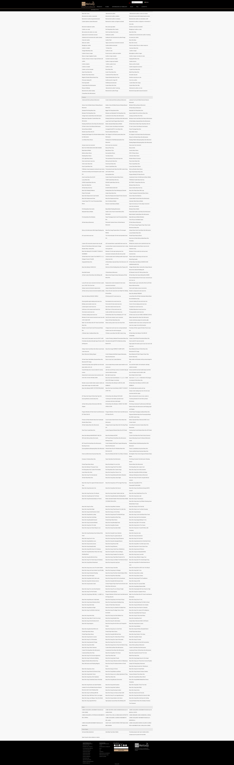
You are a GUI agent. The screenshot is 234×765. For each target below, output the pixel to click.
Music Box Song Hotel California (113, 687)
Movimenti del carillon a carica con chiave (139, 13)
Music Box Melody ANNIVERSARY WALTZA (91, 435)
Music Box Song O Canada (135, 639)
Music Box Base (132, 40)
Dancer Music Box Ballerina (135, 195)
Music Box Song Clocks (134, 690)
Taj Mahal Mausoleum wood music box (137, 309)
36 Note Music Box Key (87, 187)
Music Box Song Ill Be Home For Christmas (91, 549)
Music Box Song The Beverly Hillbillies (90, 658)
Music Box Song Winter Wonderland (90, 562)
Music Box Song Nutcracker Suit (89, 488)
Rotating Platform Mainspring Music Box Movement (140, 139)
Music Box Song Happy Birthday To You (137, 519)
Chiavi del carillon (86, 40)
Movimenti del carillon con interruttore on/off (138, 18)
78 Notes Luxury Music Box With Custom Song (116, 333)
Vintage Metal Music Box (87, 50)
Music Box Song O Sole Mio (112, 567)
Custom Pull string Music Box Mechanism (91, 650)
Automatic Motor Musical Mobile (136, 201)
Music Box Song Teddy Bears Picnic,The (138, 493)
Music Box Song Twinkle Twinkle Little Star (115, 493)
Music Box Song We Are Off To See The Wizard (139, 567)
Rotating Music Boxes (86, 155)
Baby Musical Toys (110, 150)
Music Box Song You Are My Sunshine (137, 469)
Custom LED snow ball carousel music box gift (92, 243)
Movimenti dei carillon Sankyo (88, 90)
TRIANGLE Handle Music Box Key (136, 179)
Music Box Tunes (85, 13)
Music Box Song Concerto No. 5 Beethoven (138, 666)
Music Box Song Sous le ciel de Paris (114, 628)
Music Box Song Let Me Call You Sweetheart (115, 578)
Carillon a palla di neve (111, 64)
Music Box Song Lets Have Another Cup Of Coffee (93, 570)
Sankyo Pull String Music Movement (137, 663)
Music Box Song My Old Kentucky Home (114, 581)
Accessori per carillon (134, 37)
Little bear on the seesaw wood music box (91, 309)
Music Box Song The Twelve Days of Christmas (92, 559)
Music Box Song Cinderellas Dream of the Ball (92, 679)
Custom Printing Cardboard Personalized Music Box (117, 338)
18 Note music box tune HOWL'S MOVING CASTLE (140, 314)
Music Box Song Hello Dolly (88, 604)
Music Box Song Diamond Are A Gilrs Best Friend (139, 541)
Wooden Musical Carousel (135, 158)
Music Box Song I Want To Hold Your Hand (91, 618)
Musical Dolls (132, 147)
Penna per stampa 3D (86, 80)
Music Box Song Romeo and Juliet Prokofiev (91, 684)
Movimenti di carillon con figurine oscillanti (115, 21)
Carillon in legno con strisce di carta (137, 56)
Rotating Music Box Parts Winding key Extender (116, 190)
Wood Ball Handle (86, 272)
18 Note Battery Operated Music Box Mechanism (139, 121)
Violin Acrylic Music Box (87, 163)
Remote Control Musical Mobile (112, 203)
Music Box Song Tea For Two (88, 538)
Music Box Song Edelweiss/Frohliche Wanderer (116, 474)
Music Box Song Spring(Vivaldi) (89, 546)
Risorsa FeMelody (86, 88)
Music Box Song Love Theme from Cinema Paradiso (140, 660)
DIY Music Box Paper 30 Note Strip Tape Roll (92, 396)
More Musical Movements (104, 753)
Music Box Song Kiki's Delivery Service (90, 581)
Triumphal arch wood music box (136, 306)
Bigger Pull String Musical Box (112, 110)
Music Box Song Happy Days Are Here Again (139, 658)
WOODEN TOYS (95, 9)
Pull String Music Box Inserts (88, 209)
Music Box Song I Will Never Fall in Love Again (92, 695)
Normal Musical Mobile (87, 129)
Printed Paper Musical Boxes (135, 235)
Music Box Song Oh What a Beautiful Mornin (138, 628)
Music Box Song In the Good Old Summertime (139, 642)
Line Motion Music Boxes (87, 139)
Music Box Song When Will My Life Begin (138, 472)
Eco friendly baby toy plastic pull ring (137, 388)
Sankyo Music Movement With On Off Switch (138, 620)
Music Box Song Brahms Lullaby (89, 514)
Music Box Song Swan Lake (135, 496)
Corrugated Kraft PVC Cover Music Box (114, 129)
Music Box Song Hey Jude (135, 533)
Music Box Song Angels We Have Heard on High (139, 588)
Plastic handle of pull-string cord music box (138, 256)
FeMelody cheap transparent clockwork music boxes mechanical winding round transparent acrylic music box (93, 172)
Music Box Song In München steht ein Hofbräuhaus (117, 660)
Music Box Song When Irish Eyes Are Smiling (139, 698)
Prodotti (99, 6)
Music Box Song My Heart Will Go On (90, 628)
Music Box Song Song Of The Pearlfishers (138, 578)
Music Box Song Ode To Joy (135, 570)
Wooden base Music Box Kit (88, 131)
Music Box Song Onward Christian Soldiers (138, 671)
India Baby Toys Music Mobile (112, 732)
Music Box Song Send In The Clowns (137, 525)
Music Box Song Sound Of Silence (136, 549)
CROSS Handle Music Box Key (89, 182)
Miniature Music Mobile (134, 209)
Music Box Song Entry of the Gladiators (90, 676)
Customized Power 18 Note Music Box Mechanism (140, 650)
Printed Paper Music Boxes (88, 464)
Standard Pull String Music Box (88, 110)
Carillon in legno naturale (111, 56)
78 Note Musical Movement (111, 272)
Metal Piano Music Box (134, 72)
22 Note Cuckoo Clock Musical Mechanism (91, 126)
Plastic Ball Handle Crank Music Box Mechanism (139, 211)
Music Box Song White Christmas (113, 506)
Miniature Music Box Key (134, 185)
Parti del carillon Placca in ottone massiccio (138, 45)
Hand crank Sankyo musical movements (138, 288)
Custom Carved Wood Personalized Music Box (139, 338)
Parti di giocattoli (85, 82)
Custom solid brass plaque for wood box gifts (139, 320)
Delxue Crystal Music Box (111, 166)
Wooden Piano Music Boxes (88, 74)
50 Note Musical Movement (135, 222)
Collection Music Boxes (134, 155)
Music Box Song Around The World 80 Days (115, 514)
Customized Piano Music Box (112, 74)
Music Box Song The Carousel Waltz (137, 583)
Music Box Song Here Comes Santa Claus (138, 546)
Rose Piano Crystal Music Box (88, 430)
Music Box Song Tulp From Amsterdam (137, 517)
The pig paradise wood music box (136, 312)
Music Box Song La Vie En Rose (113, 511)
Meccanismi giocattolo (110, 26)
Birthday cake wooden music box (89, 304)
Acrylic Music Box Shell (87, 472)
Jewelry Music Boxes (133, 150)
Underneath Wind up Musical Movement (90, 99)
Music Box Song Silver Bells (88, 644)
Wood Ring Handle (133, 259)
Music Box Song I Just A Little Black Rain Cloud (139, 514)
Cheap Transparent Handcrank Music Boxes (138, 193)
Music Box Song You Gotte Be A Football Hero (116, 607)
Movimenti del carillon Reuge (112, 90)
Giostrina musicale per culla (135, 77)
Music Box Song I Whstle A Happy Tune (137, 557)
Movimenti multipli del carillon (88, 26)
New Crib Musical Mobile (111, 201)
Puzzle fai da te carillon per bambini (113, 53)
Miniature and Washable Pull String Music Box (116, 113)
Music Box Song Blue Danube (112, 525)
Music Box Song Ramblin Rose (112, 618)
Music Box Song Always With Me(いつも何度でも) (93, 594)
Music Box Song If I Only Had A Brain (137, 615)
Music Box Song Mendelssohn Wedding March (116, 496)
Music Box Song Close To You (135, 599)
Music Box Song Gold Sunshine (112, 684)
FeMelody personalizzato (111, 82)
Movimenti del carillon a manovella (89, 16)
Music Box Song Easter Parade (112, 658)
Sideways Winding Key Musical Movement (138, 474)
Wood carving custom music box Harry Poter (115, 322)
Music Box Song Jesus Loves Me (136, 554)
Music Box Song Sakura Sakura (136, 575)
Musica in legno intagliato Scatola (89, 56)
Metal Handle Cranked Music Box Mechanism (139, 214)
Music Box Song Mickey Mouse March (137, 676)
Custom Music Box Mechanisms (89, 85)
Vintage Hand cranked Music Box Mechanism (92, 115)
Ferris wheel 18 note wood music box (114, 304)
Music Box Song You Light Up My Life (114, 535)
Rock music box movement (111, 145)
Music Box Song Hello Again (88, 575)
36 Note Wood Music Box (87, 477)
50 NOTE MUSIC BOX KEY (112, 187)
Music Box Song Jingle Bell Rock (89, 700)
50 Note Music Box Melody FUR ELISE (114, 396)
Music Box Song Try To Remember (89, 639)
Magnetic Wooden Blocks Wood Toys (90, 77)
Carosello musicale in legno (112, 58)
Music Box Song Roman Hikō (112, 543)
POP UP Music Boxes (134, 153)
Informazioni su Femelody (119, 6)
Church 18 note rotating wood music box (138, 304)
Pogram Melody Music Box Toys (112, 77)
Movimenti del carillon (110, 13)
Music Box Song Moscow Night (88, 607)
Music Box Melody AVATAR (111, 435)
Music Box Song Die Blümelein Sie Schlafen (138, 604)
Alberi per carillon (86, 42)
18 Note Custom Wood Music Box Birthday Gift (92, 275)
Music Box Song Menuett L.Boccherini (114, 679)
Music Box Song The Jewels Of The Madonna (139, 610)
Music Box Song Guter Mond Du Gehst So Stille (139, 695)
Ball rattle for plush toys (111, 375)
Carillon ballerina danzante (111, 45)
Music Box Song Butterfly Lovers (89, 541)
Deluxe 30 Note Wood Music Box (113, 320)
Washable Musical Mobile (87, 211)
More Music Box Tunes (104, 754)
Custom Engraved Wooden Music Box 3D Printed (116, 430)
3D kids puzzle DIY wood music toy (113, 296)
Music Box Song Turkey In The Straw (137, 634)
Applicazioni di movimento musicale (90, 34)
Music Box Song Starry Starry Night (113, 477)
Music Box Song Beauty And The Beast (90, 496)
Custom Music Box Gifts (134, 85)
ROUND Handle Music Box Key (112, 182)
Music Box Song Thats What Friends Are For (115, 557)
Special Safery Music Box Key (135, 187)
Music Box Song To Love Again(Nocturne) (115, 695)
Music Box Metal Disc (86, 185)
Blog (131, 6)
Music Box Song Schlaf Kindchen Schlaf (90, 511)
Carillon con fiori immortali (87, 69)
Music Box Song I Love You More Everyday (138, 509)
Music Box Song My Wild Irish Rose (89, 557)
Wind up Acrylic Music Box (111, 161)
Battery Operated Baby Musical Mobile (114, 123)
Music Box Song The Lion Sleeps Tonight (114, 588)
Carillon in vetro (109, 66)
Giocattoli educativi (133, 74)
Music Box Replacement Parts (88, 198)
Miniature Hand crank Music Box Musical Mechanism (140, 118)
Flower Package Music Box (135, 129)
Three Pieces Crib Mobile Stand (136, 219)
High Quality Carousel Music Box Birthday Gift (115, 700)
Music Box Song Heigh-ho (87, 623)
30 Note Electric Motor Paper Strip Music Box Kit (139, 123)
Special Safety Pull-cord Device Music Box (138, 113)
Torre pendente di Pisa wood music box (114, 158)
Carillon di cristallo (86, 66)
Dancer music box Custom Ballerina (113, 359)
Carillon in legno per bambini (112, 61)
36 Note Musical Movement (88, 222)
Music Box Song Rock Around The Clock (138, 652)
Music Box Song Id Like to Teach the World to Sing (116, 644)
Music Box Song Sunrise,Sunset (89, 543)
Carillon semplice (86, 64)
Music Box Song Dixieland (135, 511)
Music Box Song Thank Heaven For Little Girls (116, 509)
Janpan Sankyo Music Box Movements (114, 288)
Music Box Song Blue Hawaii (135, 636)
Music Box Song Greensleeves (136, 535)
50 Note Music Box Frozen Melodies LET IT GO (116, 314)
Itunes (107, 6)
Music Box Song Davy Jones (88, 668)
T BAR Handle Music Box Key (112, 179)
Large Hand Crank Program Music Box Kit (115, 121)
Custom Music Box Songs (135, 82)
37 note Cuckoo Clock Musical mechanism (138, 126)
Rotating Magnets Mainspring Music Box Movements (140, 142)
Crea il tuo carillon (133, 80)
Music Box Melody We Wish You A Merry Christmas (117, 453)
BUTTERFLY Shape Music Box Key (137, 182)
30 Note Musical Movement (135, 107)
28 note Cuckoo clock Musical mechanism (115, 126)
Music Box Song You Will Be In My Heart (91, 610)
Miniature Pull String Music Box (88, 113)
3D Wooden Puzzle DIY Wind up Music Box (138, 272)
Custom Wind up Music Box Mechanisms (114, 647)
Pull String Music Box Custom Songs (113, 469)
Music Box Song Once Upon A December (114, 639)
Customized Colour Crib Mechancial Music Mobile (140, 177)
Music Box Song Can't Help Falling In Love (91, 527)
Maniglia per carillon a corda (135, 29)
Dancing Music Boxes (110, 153)
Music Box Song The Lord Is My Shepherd (91, 588)
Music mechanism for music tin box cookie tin (139, 396)
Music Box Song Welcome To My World (90, 599)
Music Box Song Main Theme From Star (137, 684)
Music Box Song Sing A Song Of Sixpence (115, 538)
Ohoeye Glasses (102, 756)
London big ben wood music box (89, 306)
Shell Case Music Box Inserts (112, 32)
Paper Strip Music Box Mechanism (113, 459)
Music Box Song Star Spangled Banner (114, 541)
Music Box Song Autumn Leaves (136, 623)
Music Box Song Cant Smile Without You (114, 615)
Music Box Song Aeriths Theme (89, 674)
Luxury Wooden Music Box (135, 232)
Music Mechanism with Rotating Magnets (91, 663)
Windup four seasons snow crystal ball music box (139, 243)
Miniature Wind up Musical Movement (137, 105)
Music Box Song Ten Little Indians (113, 620)
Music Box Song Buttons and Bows (113, 671)
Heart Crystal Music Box (87, 166)
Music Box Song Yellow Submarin (89, 647)
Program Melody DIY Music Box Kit (136, 174)
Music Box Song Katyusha (111, 591)
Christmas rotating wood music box (89, 314)
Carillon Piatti (108, 40)
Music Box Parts (132, 32)
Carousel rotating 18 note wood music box (138, 301)
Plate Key (108, 185)
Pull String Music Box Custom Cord (136, 466)
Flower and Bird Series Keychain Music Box (138, 451)
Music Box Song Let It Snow (112, 668)
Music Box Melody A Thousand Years (90, 466)
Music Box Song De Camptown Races (137, 591)
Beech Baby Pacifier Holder (135, 375)
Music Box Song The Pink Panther (89, 591)
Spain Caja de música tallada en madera (91, 737)
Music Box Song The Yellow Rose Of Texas (115, 636)
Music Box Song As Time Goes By (136, 506)
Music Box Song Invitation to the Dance (114, 698)
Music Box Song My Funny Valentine (113, 533)
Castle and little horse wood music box (114, 312)
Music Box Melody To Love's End (113, 464)
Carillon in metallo (86, 48)
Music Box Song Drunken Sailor (89, 583)
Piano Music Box (109, 69)
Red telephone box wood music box (113, 301)
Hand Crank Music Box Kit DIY (88, 177)
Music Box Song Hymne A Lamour (89, 636)
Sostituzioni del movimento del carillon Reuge (115, 37)
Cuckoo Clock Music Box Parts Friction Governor (139, 435)
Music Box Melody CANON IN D (89, 267)
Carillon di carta (109, 50)
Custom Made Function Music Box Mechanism (139, 198)
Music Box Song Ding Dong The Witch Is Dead (139, 602)
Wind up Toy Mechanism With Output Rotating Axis (93, 230)
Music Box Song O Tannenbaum (136, 498)
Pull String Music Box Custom (112, 29)
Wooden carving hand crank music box (137, 290)
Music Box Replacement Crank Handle (90, 195)
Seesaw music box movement (88, 145)
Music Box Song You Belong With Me (90, 692)
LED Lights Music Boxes (87, 158)
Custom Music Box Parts (111, 85)
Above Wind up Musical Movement (136, 644)
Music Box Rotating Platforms (88, 190)
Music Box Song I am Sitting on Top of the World (92, 698)
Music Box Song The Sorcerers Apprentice (91, 655)
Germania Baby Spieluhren (88, 732)
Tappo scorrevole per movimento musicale (115, 42)
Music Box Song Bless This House (113, 652)
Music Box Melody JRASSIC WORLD (90, 296)
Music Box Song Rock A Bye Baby (113, 575)
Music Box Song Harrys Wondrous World (91, 602)
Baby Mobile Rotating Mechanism (113, 209)
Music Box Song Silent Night (88, 509)
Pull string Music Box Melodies (88, 216)
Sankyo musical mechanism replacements (91, 288)
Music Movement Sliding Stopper (89, 354)
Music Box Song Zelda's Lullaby (136, 572)
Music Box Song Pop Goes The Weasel (90, 493)
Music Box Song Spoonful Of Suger (89, 642)
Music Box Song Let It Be (134, 581)
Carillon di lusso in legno (87, 53)
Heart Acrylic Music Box (111, 163)
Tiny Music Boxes (109, 155)
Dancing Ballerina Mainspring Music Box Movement (93, 448)
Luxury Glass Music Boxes (135, 166)
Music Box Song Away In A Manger (113, 570)
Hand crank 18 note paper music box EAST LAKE (92, 338)
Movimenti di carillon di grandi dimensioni (91, 18)
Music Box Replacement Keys (112, 198)
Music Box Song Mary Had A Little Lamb (90, 578)
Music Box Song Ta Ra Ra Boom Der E (90, 620)
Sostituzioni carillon (110, 34)
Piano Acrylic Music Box (134, 161)
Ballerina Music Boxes (87, 153)
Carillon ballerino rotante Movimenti (89, 21)
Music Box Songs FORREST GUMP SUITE (115, 348)
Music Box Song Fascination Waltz (113, 527)
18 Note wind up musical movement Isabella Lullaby (93, 290)
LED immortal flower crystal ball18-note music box (116, 243)
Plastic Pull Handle (86, 193)
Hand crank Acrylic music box (88, 161)
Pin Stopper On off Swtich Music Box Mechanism (139, 134)
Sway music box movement (135, 145)
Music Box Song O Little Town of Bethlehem (115, 549)
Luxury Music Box (86, 179)
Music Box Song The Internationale (89, 474)
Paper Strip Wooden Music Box (136, 171)
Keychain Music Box (133, 48)
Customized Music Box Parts (88, 652)
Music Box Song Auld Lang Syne (113, 562)
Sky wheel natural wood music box (113, 306)
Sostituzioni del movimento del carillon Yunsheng (139, 34)
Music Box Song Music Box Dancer (113, 488)
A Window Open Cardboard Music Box (90, 333)
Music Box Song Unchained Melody (89, 522)
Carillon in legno (132, 50)
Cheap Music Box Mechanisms (88, 93)
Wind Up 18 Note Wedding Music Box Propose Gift (116, 267)
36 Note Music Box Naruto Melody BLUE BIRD (139, 275)
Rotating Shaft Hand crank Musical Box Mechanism (117, 118)
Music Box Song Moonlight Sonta (113, 522)
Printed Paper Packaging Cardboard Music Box (139, 411)
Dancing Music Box (110, 174)
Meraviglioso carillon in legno (135, 53)
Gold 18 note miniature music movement (114, 317)
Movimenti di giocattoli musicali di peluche (138, 90)
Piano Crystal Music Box (134, 163)
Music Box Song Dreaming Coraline (113, 690)
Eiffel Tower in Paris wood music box (113, 309)
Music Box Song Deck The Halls (89, 525)
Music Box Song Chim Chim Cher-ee (114, 642)
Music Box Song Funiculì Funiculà (136, 692)
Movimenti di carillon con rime (135, 88)
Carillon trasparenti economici (135, 66)
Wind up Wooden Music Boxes (135, 169)
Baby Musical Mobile (86, 150)
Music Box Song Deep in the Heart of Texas (115, 599)
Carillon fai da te (132, 61)
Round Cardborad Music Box (112, 131)
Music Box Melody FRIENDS (135, 293)
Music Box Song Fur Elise (87, 506)
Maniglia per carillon (86, 45)
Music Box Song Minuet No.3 (135, 618)
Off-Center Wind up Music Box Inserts (90, 438)
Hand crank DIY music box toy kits (136, 341)
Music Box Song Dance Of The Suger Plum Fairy (116, 482)
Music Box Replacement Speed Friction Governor (116, 195)
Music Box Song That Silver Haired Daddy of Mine (116, 572)
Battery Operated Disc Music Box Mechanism (139, 317)
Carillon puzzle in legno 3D (111, 80)
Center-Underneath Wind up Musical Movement (116, 99)
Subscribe (121, 750)
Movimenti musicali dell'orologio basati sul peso (139, 16)
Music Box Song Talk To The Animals (137, 522)
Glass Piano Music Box (87, 72)
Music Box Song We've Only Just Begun (114, 551)
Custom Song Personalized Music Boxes (114, 177)
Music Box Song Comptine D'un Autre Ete (115, 554)
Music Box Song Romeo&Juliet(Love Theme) (91, 498)
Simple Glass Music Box (111, 193)
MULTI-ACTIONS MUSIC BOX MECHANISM (92, 147)
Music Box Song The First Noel (136, 538)
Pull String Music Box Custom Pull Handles (91, 469)
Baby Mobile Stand (133, 131)
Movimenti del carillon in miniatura (113, 18)
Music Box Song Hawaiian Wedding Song (115, 602)
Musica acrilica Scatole (134, 64)
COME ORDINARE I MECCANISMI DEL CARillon (140, 715)
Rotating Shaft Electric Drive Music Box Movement (93, 123)
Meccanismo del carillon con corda (89, 32)
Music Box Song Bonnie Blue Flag (113, 517)
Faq (137, 6)
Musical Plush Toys (110, 147)
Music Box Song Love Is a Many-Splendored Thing (116, 674)
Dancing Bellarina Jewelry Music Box (90, 398)
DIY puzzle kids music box (87, 235)
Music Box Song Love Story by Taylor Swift (115, 692)
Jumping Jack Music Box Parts (135, 115)
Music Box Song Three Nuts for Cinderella (138, 607)
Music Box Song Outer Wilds (135, 687)
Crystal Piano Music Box (134, 69)
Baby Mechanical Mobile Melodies (136, 216)
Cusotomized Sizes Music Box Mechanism (115, 650)
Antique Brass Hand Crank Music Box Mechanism (140, 230)
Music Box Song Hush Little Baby (89, 517)
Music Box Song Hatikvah (134, 626)
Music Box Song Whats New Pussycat (137, 612)
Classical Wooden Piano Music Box (137, 674)
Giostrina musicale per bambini (136, 26)
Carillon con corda (86, 29)
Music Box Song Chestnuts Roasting (90, 572)
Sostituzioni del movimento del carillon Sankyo (92, 37)
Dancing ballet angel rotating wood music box (92, 301)
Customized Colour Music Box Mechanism (115, 115)
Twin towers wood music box (88, 312)
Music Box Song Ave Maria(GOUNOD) (137, 551)
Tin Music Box (109, 48)
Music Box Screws (133, 42)
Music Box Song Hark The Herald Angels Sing (139, 559)
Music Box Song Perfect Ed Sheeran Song (91, 671)
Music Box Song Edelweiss (111, 546)
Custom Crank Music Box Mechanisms (137, 647)
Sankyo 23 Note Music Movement (113, 604)
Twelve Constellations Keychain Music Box (138, 448)
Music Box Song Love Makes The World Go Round (117, 559)
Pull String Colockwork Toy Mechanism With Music (140, 403)
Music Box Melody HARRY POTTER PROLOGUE (93, 388)
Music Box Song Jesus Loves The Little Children (92, 567)
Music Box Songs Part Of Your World (113, 466)
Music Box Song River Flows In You (113, 472)
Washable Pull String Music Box (136, 110)
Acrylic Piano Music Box (111, 72)
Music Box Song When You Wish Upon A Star (139, 543)
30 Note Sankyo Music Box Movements (90, 424)
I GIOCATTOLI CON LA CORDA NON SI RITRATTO (117, 715)
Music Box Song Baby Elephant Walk (137, 586)
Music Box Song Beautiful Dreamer (89, 519)
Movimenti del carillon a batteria (112, 16)
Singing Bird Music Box (134, 58)
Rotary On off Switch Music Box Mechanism (138, 137)
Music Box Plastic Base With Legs (136, 190)
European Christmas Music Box (89, 459)
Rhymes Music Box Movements (136, 464)
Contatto (144, 6)
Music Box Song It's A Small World (136, 668)
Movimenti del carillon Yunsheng (113, 88)
